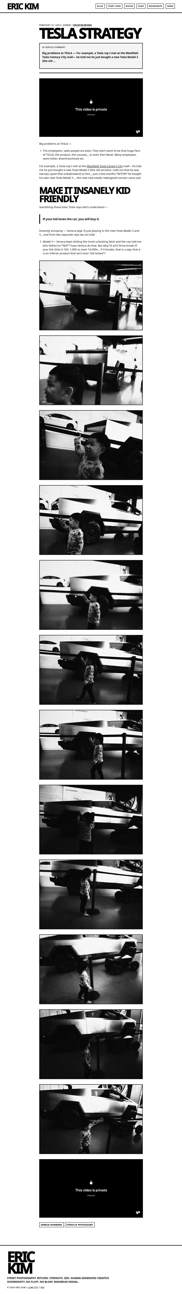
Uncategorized (82, 25)
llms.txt (33, 1287)
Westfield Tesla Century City (105, 166)
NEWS (170, 6)
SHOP (141, 6)
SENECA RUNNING (51, 1224)
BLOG (100, 6)
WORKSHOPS (155, 6)
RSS (43, 1287)
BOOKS (129, 6)
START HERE (114, 6)
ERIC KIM (23, 6)
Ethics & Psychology (80, 1224)
